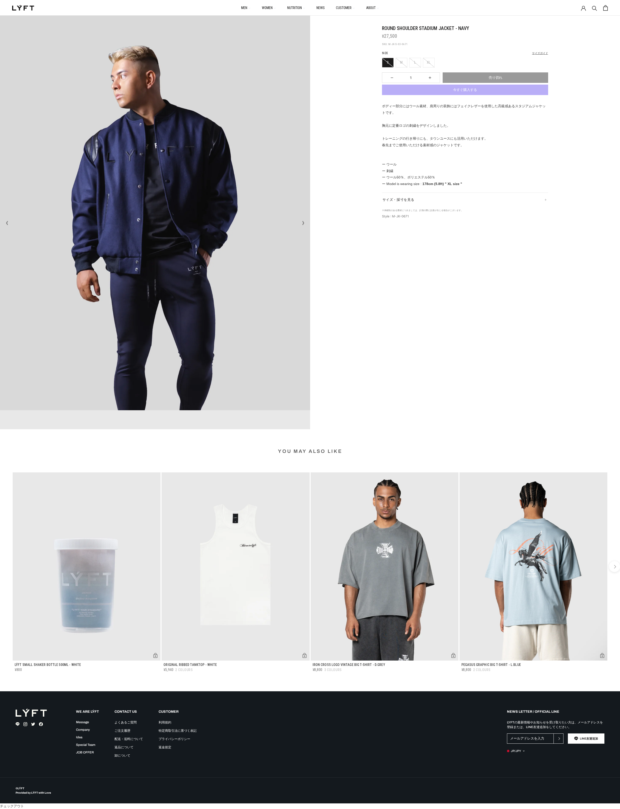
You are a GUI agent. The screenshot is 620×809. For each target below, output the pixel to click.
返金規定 (165, 747)
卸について (122, 755)
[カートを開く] (605, 8)
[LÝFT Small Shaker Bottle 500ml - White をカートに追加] (155, 655)
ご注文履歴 (122, 730)
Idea (79, 737)
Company (83, 729)
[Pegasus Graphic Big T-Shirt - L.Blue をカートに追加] (602, 655)
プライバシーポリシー (174, 739)
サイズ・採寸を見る (398, 200)
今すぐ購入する (465, 90)
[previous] (5, 566)
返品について (124, 747)
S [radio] (388, 62)
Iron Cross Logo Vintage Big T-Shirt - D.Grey (349, 665)
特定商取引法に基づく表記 (178, 730)
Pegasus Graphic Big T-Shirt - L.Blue (491, 665)
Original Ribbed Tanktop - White (190, 665)
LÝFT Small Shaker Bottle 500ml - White (48, 665)
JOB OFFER (85, 752)
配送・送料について (128, 739)
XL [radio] (428, 62)
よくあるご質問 (125, 722)
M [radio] (401, 62)
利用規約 (165, 722)
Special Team (85, 745)
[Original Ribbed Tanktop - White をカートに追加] (304, 655)
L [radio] (415, 62)
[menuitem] (246, 8)
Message (82, 722)
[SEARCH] (594, 7)
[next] (614, 566)
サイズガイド (540, 53)
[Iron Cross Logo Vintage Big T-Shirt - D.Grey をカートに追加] (453, 655)
